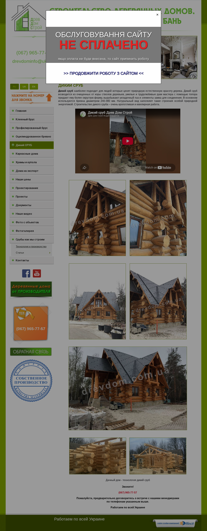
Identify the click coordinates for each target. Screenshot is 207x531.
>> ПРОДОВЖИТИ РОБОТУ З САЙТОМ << (104, 73)
